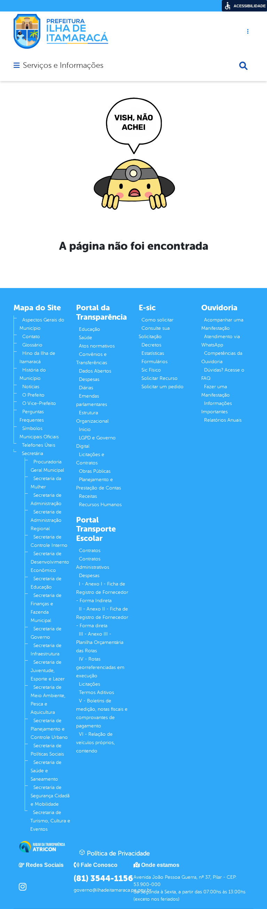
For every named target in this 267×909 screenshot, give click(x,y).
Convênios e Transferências (91, 358)
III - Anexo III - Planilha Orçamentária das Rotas (99, 642)
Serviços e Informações (63, 65)
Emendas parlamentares (91, 400)
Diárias (86, 387)
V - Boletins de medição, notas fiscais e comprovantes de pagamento (102, 713)
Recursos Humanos (100, 504)
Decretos (151, 345)
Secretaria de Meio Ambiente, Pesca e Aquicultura (48, 700)
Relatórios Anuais (223, 420)
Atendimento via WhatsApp (220, 341)
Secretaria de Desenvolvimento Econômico (50, 562)
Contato (31, 336)
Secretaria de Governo (46, 633)
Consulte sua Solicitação (154, 332)
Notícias (30, 386)
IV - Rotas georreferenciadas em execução (100, 667)
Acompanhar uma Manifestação (222, 324)
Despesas (89, 379)
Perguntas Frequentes (31, 416)
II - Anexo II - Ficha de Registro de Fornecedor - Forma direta (102, 617)
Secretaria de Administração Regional (46, 520)
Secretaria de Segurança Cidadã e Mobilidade (50, 796)
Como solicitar (157, 319)
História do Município (32, 374)
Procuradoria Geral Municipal (47, 466)
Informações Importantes (216, 407)
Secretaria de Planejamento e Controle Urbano (49, 729)
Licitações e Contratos (90, 458)
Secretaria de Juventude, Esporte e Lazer (48, 670)
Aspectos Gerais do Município (41, 324)
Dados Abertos (95, 371)
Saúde (85, 337)
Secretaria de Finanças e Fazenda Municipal (46, 608)
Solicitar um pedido (162, 386)
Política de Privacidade (117, 853)
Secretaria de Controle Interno (49, 541)
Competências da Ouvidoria (221, 357)
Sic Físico (151, 370)
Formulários (154, 361)
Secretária (32, 453)
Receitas (88, 496)
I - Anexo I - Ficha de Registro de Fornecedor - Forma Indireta (102, 592)
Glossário (32, 345)
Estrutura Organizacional (92, 417)
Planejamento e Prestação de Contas (98, 484)
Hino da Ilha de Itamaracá (37, 357)
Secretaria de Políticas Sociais (47, 750)
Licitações (89, 684)
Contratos (89, 550)
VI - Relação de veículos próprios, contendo (95, 742)
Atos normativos (97, 346)
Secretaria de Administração (46, 499)
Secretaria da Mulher (46, 482)
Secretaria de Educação (46, 583)
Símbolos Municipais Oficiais (39, 432)
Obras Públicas (95, 471)
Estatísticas (152, 353)
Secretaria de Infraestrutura (46, 649)
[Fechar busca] (243, 66)
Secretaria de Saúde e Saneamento (46, 771)
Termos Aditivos (96, 692)
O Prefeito (33, 395)
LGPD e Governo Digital (96, 442)
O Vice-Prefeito (39, 403)
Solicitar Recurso (159, 378)
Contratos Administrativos (92, 563)
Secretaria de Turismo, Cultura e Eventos (50, 821)
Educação (89, 329)
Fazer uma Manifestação (215, 391)
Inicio (85, 429)
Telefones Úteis (38, 445)
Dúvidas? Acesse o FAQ (222, 374)
